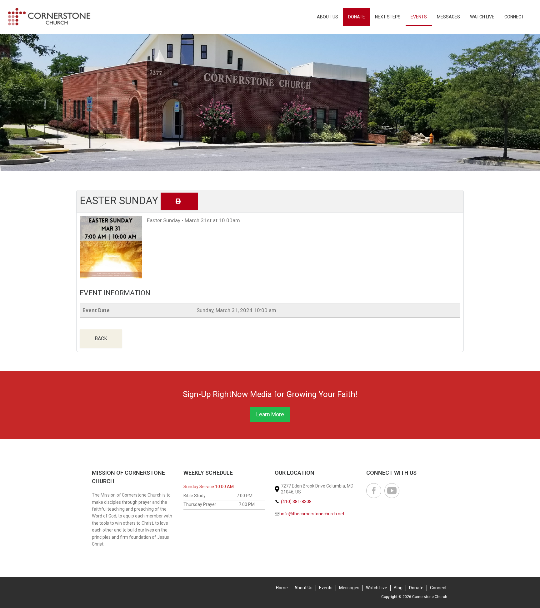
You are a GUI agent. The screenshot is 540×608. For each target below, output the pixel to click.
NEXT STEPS (388, 16)
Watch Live (482, 16)
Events (419, 16)
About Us (327, 16)
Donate (356, 16)
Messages (448, 16)
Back (101, 338)
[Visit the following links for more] (373, 490)
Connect (514, 16)
